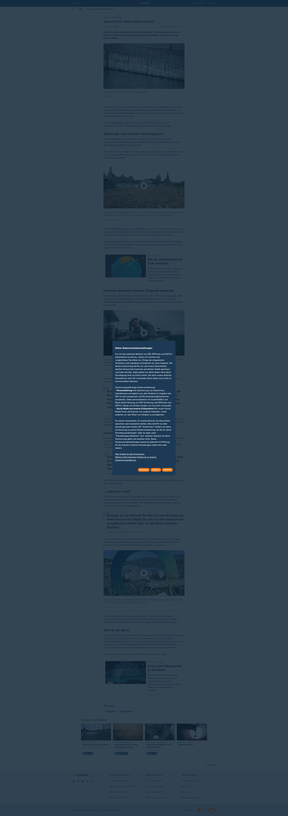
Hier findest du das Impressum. (130, 454)
